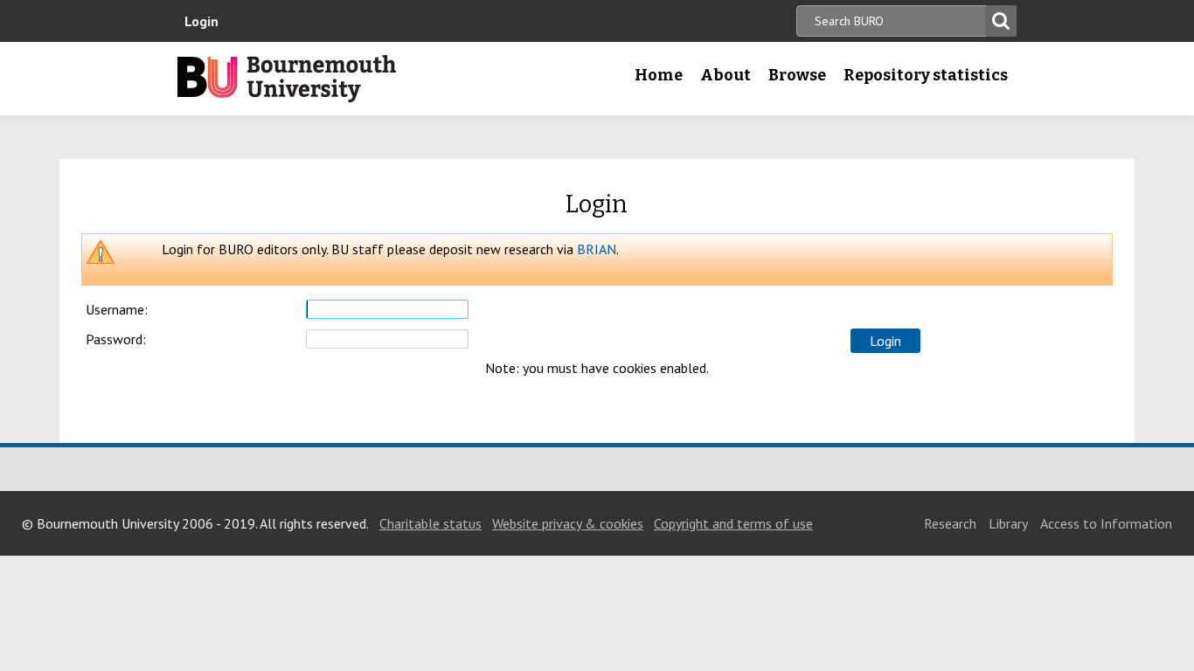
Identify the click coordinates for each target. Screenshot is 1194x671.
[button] (885, 341)
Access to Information (1106, 523)
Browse (797, 75)
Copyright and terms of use (733, 523)
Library (1008, 523)
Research (950, 523)
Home (659, 75)
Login (201, 21)
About (725, 75)
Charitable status (430, 523)
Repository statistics (925, 75)
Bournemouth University (286, 78)
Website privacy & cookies (567, 523)
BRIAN (596, 249)
